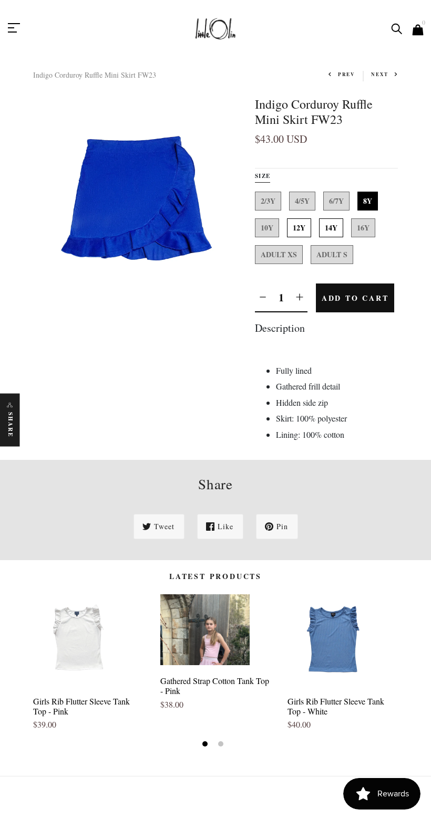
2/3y (268, 200)
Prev (346, 74)
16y (363, 227)
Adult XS (279, 254)
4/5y (302, 200)
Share (10, 425)
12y (299, 227)
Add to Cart (355, 297)
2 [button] (222, 745)
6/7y (336, 200)
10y (267, 227)
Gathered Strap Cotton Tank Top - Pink (214, 686)
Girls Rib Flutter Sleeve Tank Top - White (336, 706)
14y (331, 227)
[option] (88, 666)
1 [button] (206, 745)
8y (367, 200)
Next (379, 74)
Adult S (331, 254)
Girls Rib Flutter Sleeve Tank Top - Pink (81, 706)
